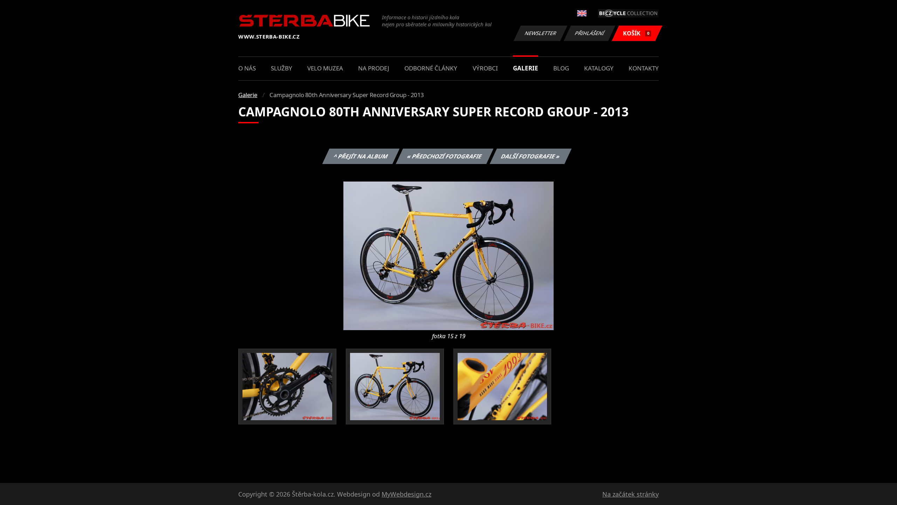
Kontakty (644, 68)
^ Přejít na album (360, 156)
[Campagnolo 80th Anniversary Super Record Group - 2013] (448, 255)
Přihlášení (590, 33)
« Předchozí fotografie (444, 156)
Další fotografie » (530, 156)
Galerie (525, 68)
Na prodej (373, 68)
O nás (247, 68)
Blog (561, 68)
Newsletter (540, 33)
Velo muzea (325, 68)
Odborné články (430, 68)
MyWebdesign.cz (406, 494)
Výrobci (485, 68)
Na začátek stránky (630, 494)
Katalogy (599, 68)
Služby (281, 68)
